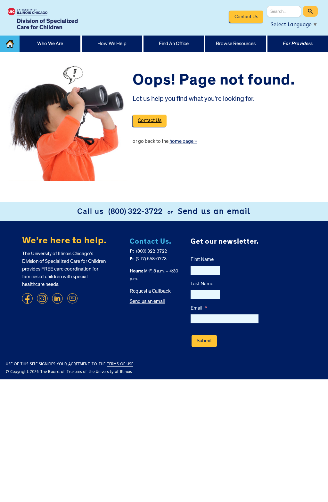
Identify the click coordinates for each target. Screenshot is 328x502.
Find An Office (174, 43)
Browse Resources (236, 43)
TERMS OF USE (120, 364)
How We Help (112, 43)
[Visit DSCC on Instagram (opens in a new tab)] (42, 298)
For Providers (298, 43)
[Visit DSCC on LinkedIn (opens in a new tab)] (57, 298)
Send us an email (214, 211)
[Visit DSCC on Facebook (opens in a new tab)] (27, 298)
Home (10, 44)
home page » (183, 141)
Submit (204, 340)
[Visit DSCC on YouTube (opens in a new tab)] (72, 298)
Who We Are (50, 43)
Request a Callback (150, 291)
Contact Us (246, 16)
